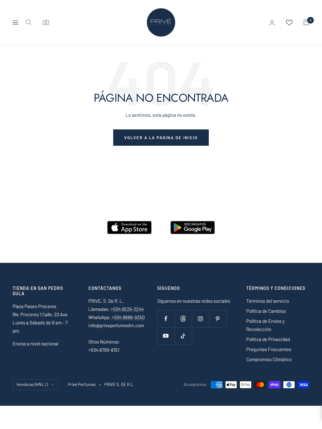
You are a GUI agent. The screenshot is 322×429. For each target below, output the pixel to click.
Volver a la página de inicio (161, 137)
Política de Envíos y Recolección (265, 325)
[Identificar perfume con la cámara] (46, 22)
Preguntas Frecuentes (268, 349)
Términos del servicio (267, 301)
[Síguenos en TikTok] (183, 336)
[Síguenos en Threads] (183, 318)
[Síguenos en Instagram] (200, 318)
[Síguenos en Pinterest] (217, 318)
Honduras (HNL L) (32, 384)
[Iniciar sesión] (272, 22)
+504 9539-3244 (127, 309)
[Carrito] (306, 22)
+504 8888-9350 (128, 317)
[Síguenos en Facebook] (166, 318)
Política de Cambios (266, 311)
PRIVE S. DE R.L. (119, 384)
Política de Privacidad (268, 339)
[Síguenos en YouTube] (166, 336)
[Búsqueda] (28, 22)
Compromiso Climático (269, 359)
